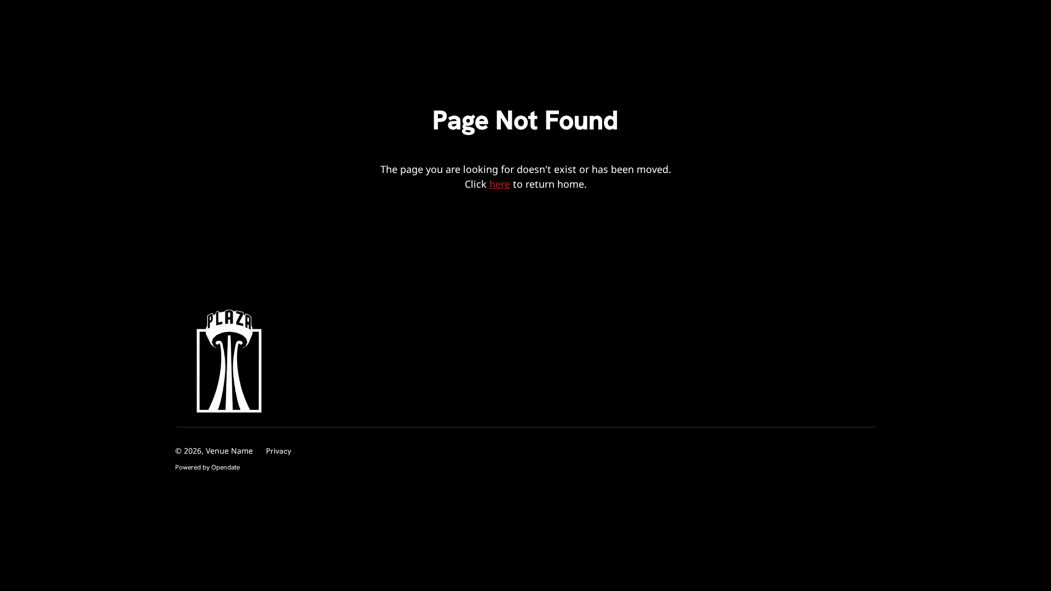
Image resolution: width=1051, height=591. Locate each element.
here (499, 183)
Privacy (278, 451)
